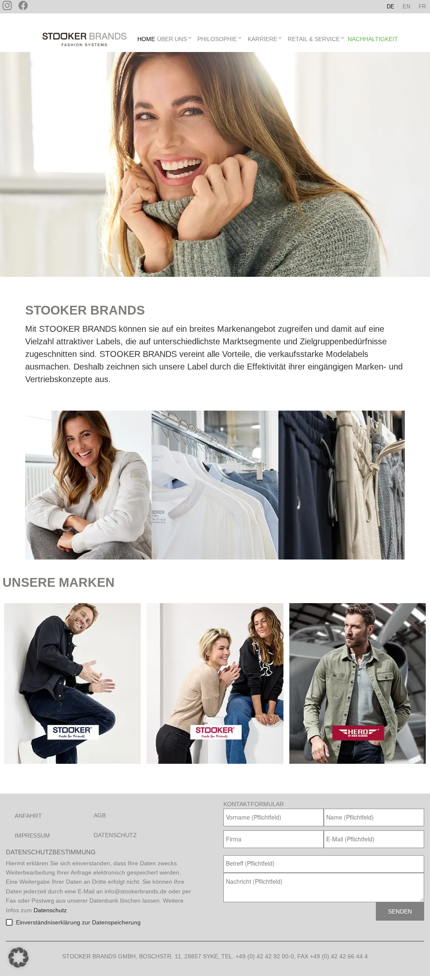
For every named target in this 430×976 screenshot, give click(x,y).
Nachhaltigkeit (373, 39)
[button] (18, 957)
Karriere (262, 39)
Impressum (32, 835)
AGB (100, 815)
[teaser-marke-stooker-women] (215, 683)
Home (146, 39)
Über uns (172, 39)
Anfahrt (28, 815)
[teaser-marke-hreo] (357, 683)
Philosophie (217, 39)
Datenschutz (115, 835)
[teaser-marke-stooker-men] (72, 683)
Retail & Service (314, 39)
